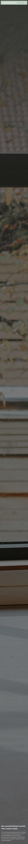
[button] (25, 2)
